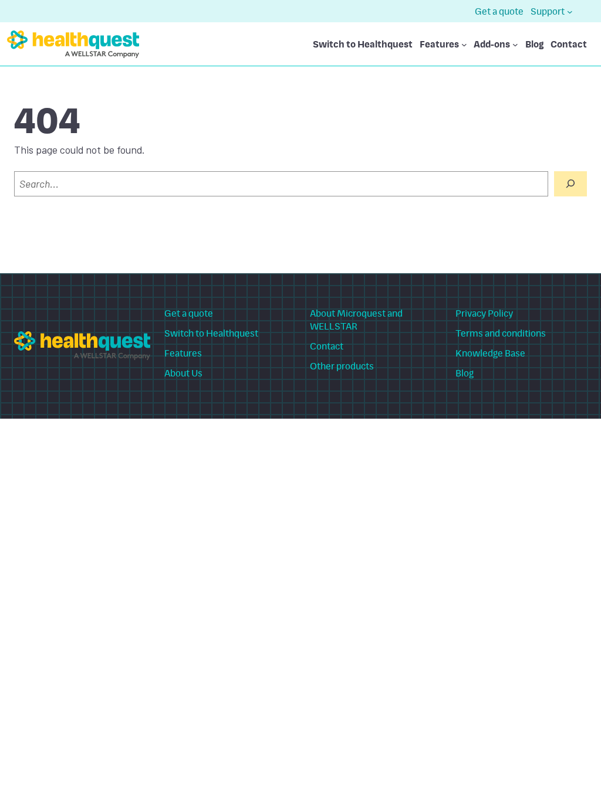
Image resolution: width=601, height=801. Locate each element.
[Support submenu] (570, 11)
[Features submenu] (464, 44)
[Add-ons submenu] (515, 44)
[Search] (570, 183)
